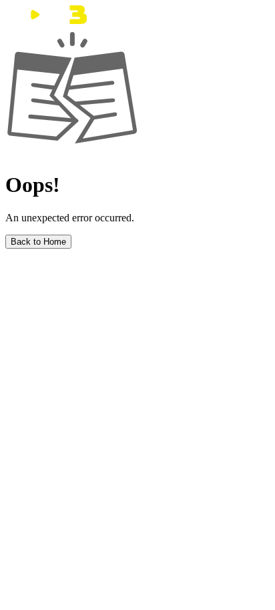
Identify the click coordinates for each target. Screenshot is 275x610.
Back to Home (38, 242)
